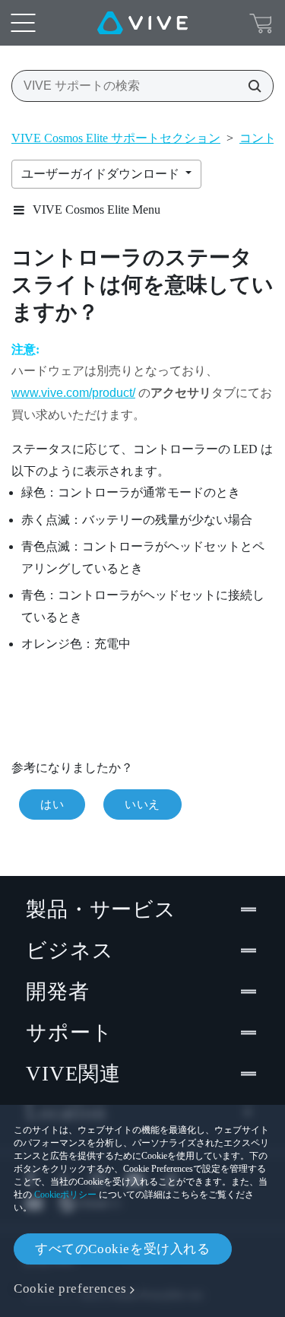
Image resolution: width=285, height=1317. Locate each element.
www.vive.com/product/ (73, 392)
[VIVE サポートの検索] (250, 86)
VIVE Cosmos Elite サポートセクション (115, 138)
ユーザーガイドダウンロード (101, 173)
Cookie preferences (70, 1288)
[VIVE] (142, 22)
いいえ (142, 804)
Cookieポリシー (65, 1194)
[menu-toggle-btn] (23, 23)
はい (52, 804)
